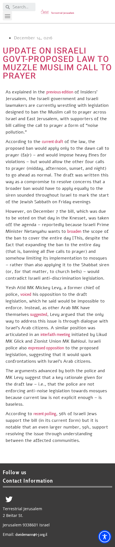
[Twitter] (9, 499)
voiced (25, 294)
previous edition (59, 92)
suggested (38, 314)
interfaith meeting (55, 334)
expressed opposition (46, 347)
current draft (52, 141)
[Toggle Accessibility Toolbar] (105, 537)
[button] (7, 15)
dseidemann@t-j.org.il (31, 534)
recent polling (44, 413)
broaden (74, 231)
